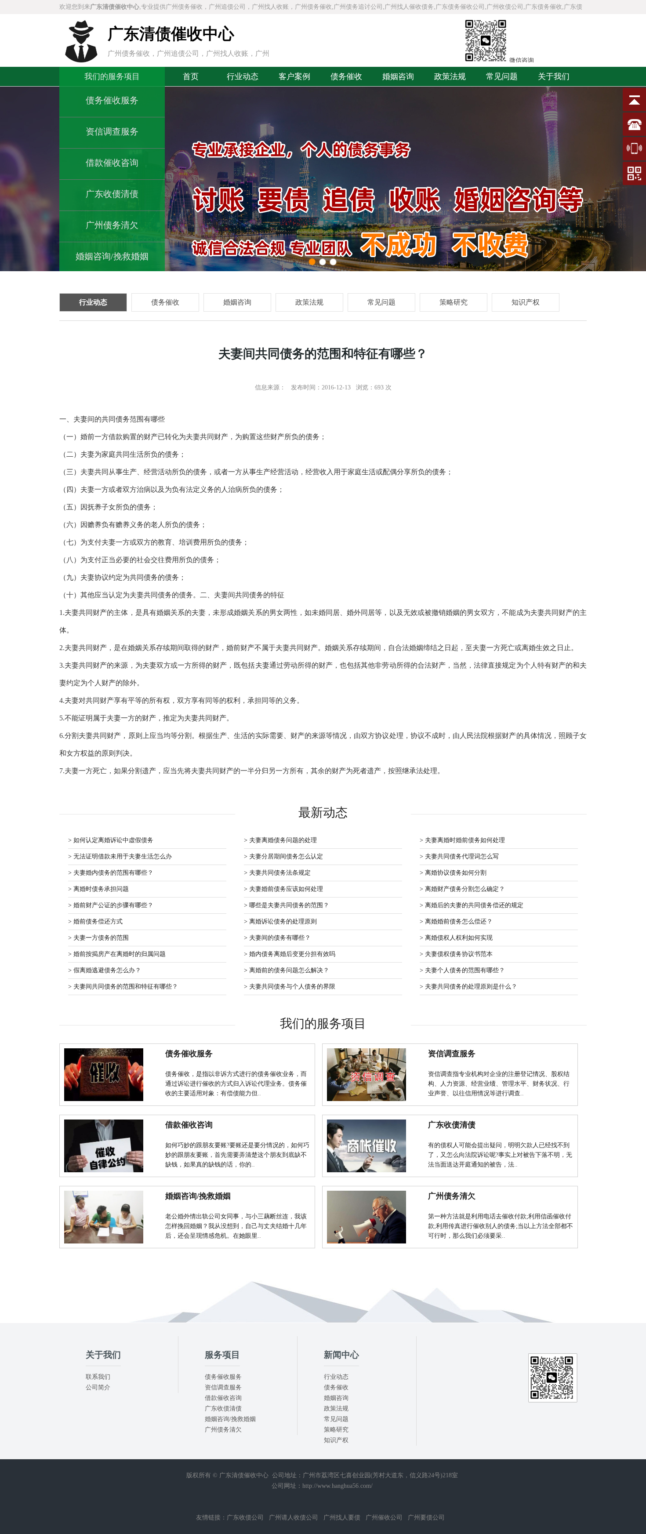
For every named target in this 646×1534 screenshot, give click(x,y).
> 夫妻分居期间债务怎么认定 (283, 856)
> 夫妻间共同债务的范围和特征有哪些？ (123, 986)
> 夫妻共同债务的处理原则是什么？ (468, 986)
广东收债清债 (112, 194)
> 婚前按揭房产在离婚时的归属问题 (117, 954)
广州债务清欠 (112, 225)
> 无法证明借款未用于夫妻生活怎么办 (120, 856)
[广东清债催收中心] (81, 60)
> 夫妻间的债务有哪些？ (277, 937)
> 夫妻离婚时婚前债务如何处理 (462, 840)
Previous (15, 179)
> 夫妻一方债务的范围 (98, 937)
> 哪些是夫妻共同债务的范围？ (286, 905)
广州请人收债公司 (293, 1517)
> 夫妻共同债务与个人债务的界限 (289, 986)
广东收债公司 (245, 1517)
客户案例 (294, 76)
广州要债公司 (426, 1517)
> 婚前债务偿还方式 (95, 921)
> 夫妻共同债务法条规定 (277, 872)
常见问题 (502, 76)
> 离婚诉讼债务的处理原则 (280, 921)
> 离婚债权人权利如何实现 (456, 937)
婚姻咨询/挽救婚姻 (112, 256)
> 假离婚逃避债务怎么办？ (104, 970)
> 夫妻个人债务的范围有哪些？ (462, 970)
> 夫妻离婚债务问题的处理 (280, 840)
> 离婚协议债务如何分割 (453, 872)
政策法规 (450, 76)
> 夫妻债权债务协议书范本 (456, 954)
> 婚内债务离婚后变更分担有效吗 (289, 954)
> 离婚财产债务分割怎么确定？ (462, 889)
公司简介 (98, 1387)
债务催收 (346, 76)
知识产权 (336, 1440)
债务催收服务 (112, 100)
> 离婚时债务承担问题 (98, 889)
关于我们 (554, 76)
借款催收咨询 (112, 162)
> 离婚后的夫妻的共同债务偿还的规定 (471, 905)
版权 (192, 1475)
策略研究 (336, 1429)
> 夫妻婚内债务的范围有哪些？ (110, 872)
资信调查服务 (112, 131)
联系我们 (98, 1377)
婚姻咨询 (398, 76)
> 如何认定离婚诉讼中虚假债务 (110, 840)
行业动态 (242, 76)
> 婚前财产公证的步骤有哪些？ (110, 905)
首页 (191, 76)
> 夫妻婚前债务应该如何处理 (283, 889)
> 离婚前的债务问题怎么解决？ (286, 970)
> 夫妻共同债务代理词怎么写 (459, 856)
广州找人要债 (341, 1517)
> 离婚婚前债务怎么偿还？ (456, 921)
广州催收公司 (384, 1517)
